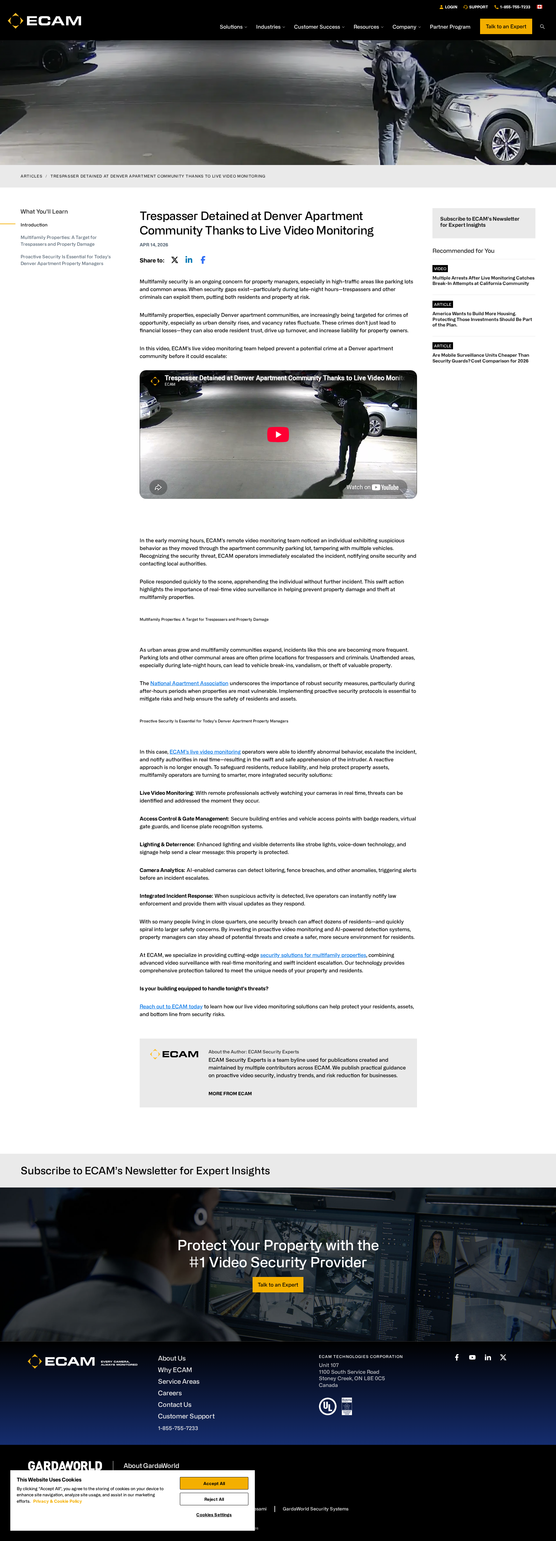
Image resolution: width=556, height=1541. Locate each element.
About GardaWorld (151, 1465)
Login (451, 7)
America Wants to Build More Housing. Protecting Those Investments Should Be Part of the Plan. (482, 319)
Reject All (214, 1499)
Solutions (231, 27)
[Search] (542, 26)
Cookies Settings (214, 1514)
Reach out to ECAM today (171, 1006)
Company (404, 27)
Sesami (259, 1508)
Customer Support (186, 1416)
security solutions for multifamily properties (313, 955)
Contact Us (174, 1404)
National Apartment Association (189, 683)
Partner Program (450, 27)
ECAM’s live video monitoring (205, 752)
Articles (31, 176)
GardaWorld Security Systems (315, 1508)
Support (478, 7)
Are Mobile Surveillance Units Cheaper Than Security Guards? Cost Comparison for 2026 (480, 358)
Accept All (214, 1483)
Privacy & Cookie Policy (57, 1501)
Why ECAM (175, 1369)
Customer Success (317, 27)
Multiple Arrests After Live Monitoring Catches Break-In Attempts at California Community (483, 280)
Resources (366, 27)
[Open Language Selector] (542, 7)
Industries (268, 27)
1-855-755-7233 (515, 7)
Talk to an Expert (506, 26)
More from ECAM (230, 1093)
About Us (172, 1358)
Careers (170, 1393)
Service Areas (178, 1381)
